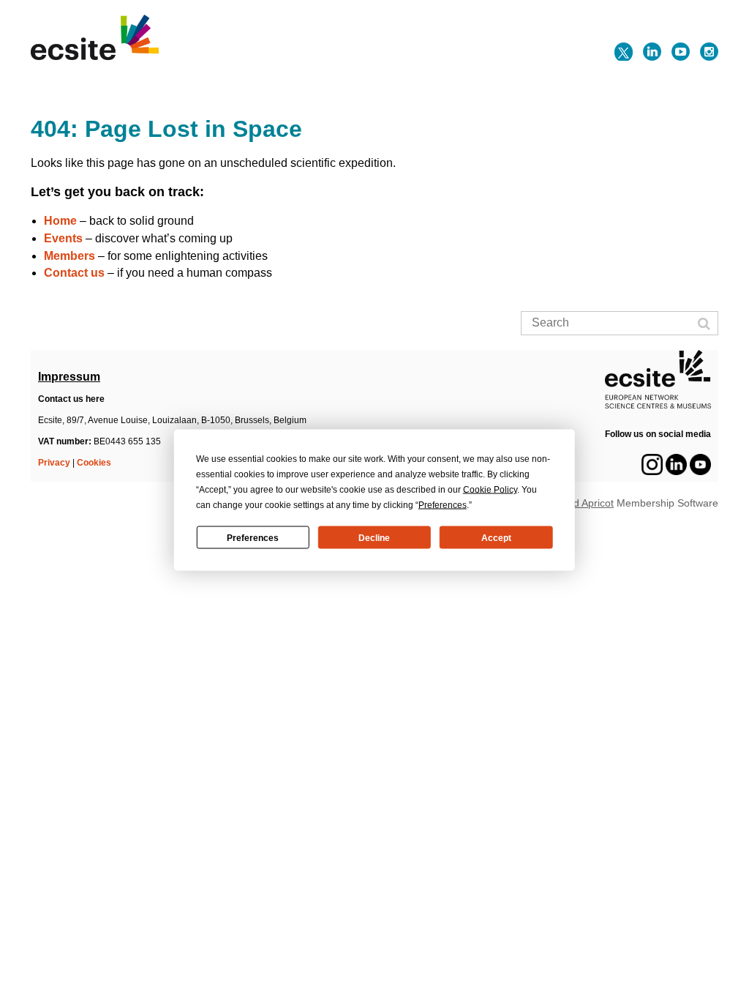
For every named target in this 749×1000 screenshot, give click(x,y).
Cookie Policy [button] (490, 490)
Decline (374, 537)
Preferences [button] (442, 505)
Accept (496, 537)
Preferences (253, 537)
